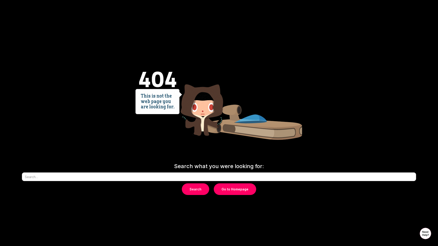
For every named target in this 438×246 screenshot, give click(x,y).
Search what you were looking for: (219, 166)
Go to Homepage (235, 189)
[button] (425, 233)
